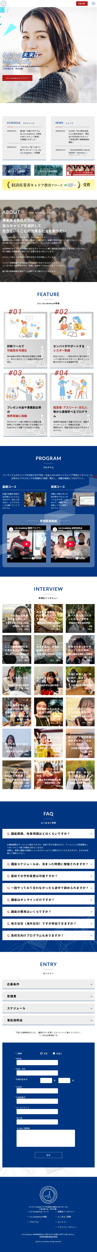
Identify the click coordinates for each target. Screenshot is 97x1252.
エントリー (62, 1221)
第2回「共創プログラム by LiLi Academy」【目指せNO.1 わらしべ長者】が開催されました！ (30, 135)
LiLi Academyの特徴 (38, 1216)
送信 (48, 1155)
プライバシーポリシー (67, 1227)
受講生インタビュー (66, 1211)
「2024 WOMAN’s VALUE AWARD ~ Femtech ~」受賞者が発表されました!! (79, 154)
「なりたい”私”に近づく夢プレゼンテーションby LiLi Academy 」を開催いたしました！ (30, 151)
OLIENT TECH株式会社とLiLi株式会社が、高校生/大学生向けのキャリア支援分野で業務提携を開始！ (79, 136)
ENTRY (81, 3)
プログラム (34, 1221)
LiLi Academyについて (39, 1211)
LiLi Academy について (17, 78)
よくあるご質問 (64, 1216)
